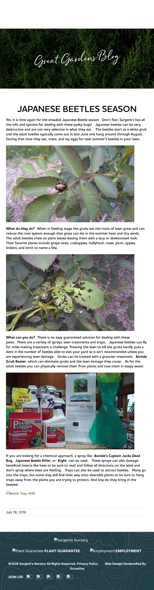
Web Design (113, 564)
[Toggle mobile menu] (144, 7)
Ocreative (77, 568)
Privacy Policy (87, 564)
